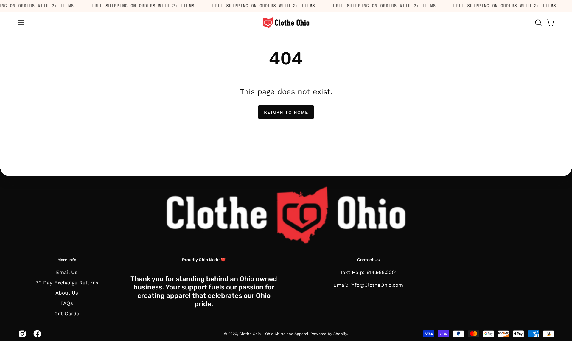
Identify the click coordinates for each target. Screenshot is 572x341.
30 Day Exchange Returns (66, 283)
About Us (66, 293)
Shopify (340, 333)
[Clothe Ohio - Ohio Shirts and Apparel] (286, 23)
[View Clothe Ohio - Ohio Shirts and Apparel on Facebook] (36, 333)
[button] (538, 22)
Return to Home (286, 112)
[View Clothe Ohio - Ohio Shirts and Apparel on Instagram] (21, 333)
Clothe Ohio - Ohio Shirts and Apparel (273, 333)
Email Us (66, 272)
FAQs (66, 303)
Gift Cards (66, 313)
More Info (66, 259)
